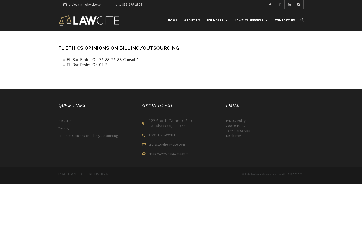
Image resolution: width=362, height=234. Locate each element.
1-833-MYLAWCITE (162, 135)
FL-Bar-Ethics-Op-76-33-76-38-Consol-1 (103, 60)
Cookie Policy (235, 126)
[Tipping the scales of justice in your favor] (88, 20)
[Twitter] (270, 4)
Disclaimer (233, 136)
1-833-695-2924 (130, 4)
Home (172, 20)
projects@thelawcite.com (86, 4)
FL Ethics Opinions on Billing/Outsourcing (88, 136)
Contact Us (285, 20)
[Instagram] (299, 4)
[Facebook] (280, 4)
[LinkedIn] (289, 4)
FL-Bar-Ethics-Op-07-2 (87, 65)
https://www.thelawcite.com (169, 154)
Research (65, 121)
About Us (192, 20)
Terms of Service (238, 131)
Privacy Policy (236, 121)
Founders (215, 20)
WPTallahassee (292, 174)
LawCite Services (249, 20)
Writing (63, 128)
